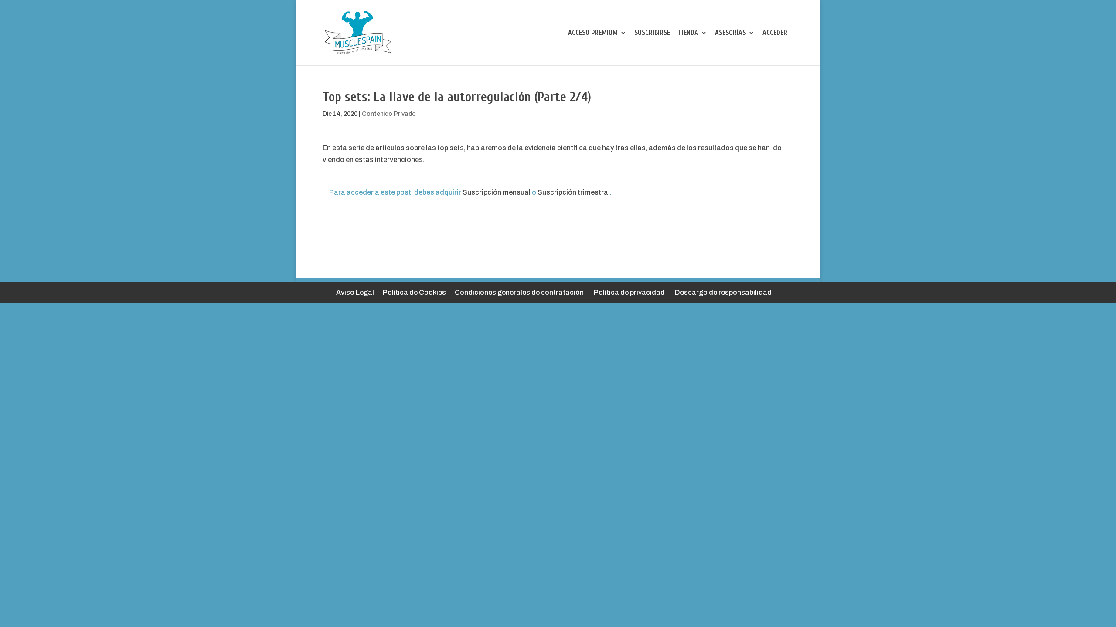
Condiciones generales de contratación (519, 292)
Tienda (688, 33)
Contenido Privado (389, 114)
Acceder (774, 33)
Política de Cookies (414, 292)
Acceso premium (593, 33)
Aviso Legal (355, 292)
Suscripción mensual (497, 192)
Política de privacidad (629, 292)
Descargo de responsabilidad (723, 292)
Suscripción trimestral (574, 192)
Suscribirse (652, 33)
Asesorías (730, 33)
